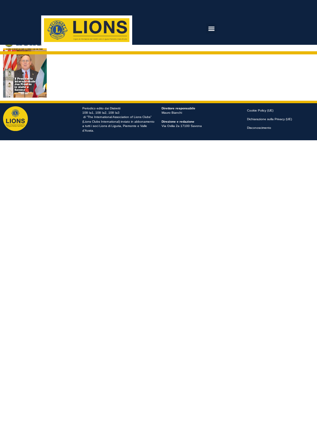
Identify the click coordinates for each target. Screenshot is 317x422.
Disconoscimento (259, 127)
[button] (211, 28)
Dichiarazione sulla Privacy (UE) (269, 119)
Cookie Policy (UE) (260, 110)
